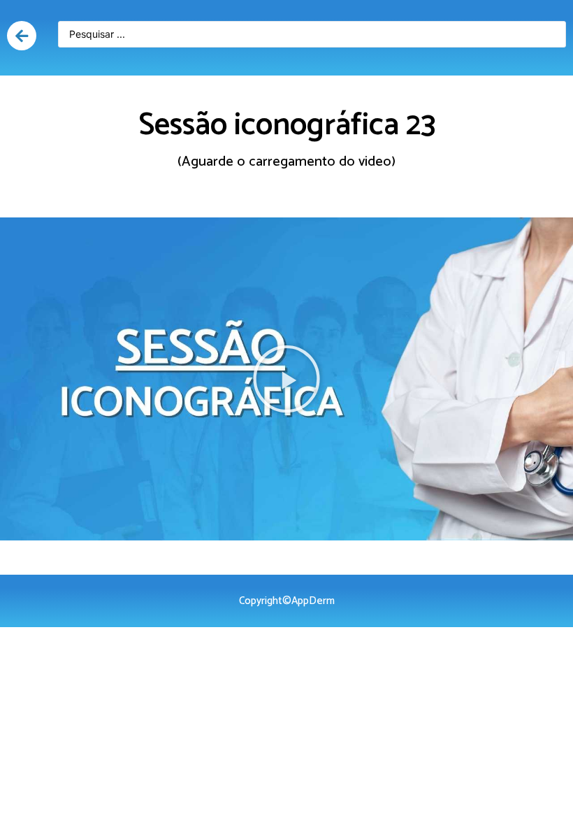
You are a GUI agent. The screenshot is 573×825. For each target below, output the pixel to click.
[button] (286, 379)
